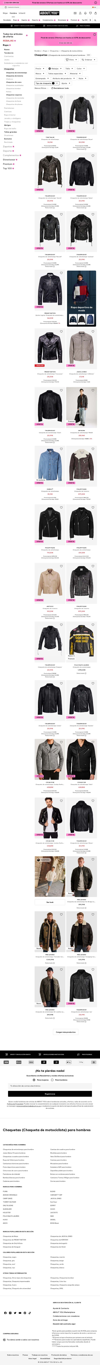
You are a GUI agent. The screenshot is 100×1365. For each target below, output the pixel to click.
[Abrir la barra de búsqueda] (94, 20)
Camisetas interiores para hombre (16, 1164)
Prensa (25, 1355)
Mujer (5, 13)
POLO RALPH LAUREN (11, 1216)
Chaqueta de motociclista (71, 51)
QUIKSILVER (7, 1209)
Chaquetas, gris (9, 1261)
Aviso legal (32, 1359)
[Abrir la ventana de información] (95, 2)
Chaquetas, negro (9, 1257)
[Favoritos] (90, 13)
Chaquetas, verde (57, 1264)
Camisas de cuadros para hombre (62, 1149)
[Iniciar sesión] (80, 13)
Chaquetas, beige (57, 1261)
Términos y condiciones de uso (82, 1355)
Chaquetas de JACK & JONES (61, 1236)
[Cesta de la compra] (95, 13)
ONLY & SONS (8, 1206)
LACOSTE (54, 1213)
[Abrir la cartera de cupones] (75, 13)
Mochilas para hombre (58, 1153)
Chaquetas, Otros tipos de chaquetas (17, 1278)
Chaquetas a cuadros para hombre (16, 1157)
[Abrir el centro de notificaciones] (85, 13)
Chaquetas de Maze (10, 1236)
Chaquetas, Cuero (9, 1285)
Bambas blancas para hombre (14, 1178)
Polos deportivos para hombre (14, 1167)
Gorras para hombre (57, 1181)
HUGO (52, 1209)
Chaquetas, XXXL (56, 1288)
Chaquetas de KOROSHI (59, 1240)
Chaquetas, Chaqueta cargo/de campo (65, 1285)
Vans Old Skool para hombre (60, 1157)
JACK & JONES (55, 1198)
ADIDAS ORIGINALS (10, 1195)
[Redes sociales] (5, 1313)
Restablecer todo (61, 88)
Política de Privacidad (15, 1104)
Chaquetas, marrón (57, 1257)
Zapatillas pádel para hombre (61, 1171)
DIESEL (53, 1220)
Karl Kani (53, 1202)
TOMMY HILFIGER (9, 1202)
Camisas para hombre (58, 1160)
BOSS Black (54, 1223)
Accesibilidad (45, 1359)
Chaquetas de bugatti (58, 1243)
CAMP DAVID (7, 1198)
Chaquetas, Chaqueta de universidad (17, 1288)
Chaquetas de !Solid (57, 1247)
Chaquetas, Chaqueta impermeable (16, 1281)
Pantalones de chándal (11, 1174)
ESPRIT (53, 1206)
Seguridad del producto (63, 1359)
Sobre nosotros (13, 1355)
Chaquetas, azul (9, 1264)
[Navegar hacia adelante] (90, 20)
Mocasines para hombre (59, 1164)
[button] (72, 60)
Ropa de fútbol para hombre (13, 1160)
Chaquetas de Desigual (11, 1247)
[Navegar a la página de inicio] (16, 1304)
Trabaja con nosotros (40, 1355)
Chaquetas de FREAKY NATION (14, 1240)
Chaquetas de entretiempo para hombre (18, 1149)
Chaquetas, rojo (9, 1268)
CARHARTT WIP (56, 1195)
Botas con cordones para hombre (62, 1174)
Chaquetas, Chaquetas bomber (62, 1278)
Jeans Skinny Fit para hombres (14, 1153)
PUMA (5, 1191)
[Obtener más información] (50, 149)
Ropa (45, 51)
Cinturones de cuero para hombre (15, 1171)
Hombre (13, 13)
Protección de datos (59, 1355)
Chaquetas (54, 51)
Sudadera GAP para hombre (60, 1167)
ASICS (5, 1223)
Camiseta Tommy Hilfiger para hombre (64, 1178)
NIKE (52, 1216)
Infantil (22, 13)
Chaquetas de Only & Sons (13, 1243)
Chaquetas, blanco (57, 1268)
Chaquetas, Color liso (58, 1281)
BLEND (52, 1191)
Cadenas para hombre (11, 1181)
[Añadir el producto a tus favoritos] (61, 97)
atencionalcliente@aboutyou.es (29, 1106)
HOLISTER (6, 1213)
